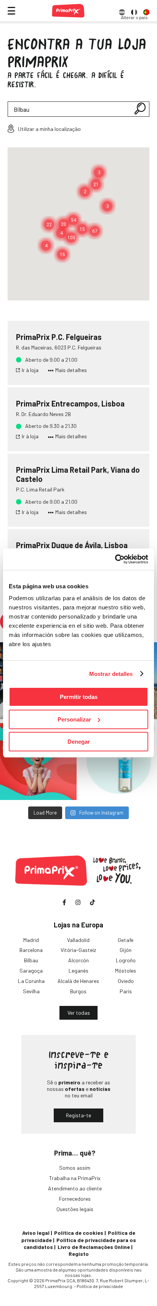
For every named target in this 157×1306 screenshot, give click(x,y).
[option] (122, 11)
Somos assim (74, 1167)
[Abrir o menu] (11, 10)
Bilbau (31, 960)
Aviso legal (36, 1232)
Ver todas (78, 1012)
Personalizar (74, 719)
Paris (126, 991)
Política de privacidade (100, 1286)
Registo (79, 1253)
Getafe (125, 940)
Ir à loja (30, 370)
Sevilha (31, 991)
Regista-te (78, 1115)
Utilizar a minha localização (49, 129)
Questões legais (74, 1209)
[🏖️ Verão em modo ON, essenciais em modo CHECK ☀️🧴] (118, 761)
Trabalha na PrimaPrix (75, 1178)
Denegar (78, 741)
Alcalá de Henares (78, 981)
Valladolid (78, 940)
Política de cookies (78, 1232)
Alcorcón (78, 960)
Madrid (31, 940)
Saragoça (31, 970)
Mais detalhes (71, 370)
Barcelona (31, 950)
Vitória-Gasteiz (78, 950)
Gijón (125, 950)
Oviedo (126, 981)
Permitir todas (79, 697)
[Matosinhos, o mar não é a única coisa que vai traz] (38, 761)
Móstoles (125, 970)
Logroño (126, 960)
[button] (49, 224)
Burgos (78, 991)
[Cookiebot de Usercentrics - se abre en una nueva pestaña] (115, 559)
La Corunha (31, 981)
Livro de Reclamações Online (94, 1247)
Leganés (78, 970)
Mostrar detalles (111, 674)
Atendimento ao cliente (75, 1188)
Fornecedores (75, 1198)
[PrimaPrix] (68, 10)
